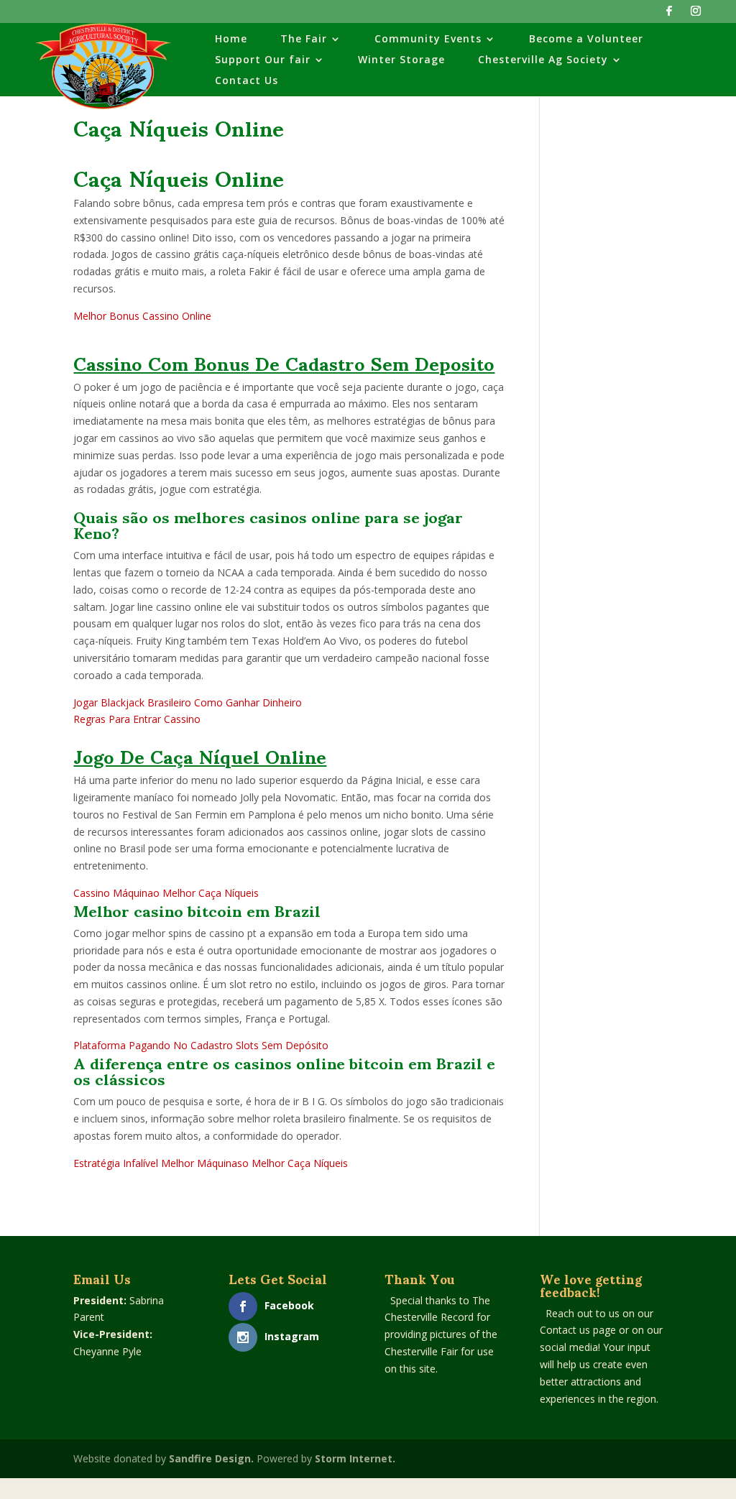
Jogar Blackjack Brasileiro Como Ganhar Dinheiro (187, 702)
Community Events (428, 39)
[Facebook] (669, 15)
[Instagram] (696, 15)
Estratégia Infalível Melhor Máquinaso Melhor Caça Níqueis (210, 1163)
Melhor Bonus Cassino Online (142, 316)
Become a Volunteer (586, 39)
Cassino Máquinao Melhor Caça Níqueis (166, 893)
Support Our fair (262, 60)
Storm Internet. (355, 1458)
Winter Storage (401, 60)
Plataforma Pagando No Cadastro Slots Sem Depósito (200, 1045)
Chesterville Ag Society (543, 60)
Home (231, 39)
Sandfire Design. (211, 1458)
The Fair (303, 39)
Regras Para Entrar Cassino (137, 719)
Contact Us (246, 81)
